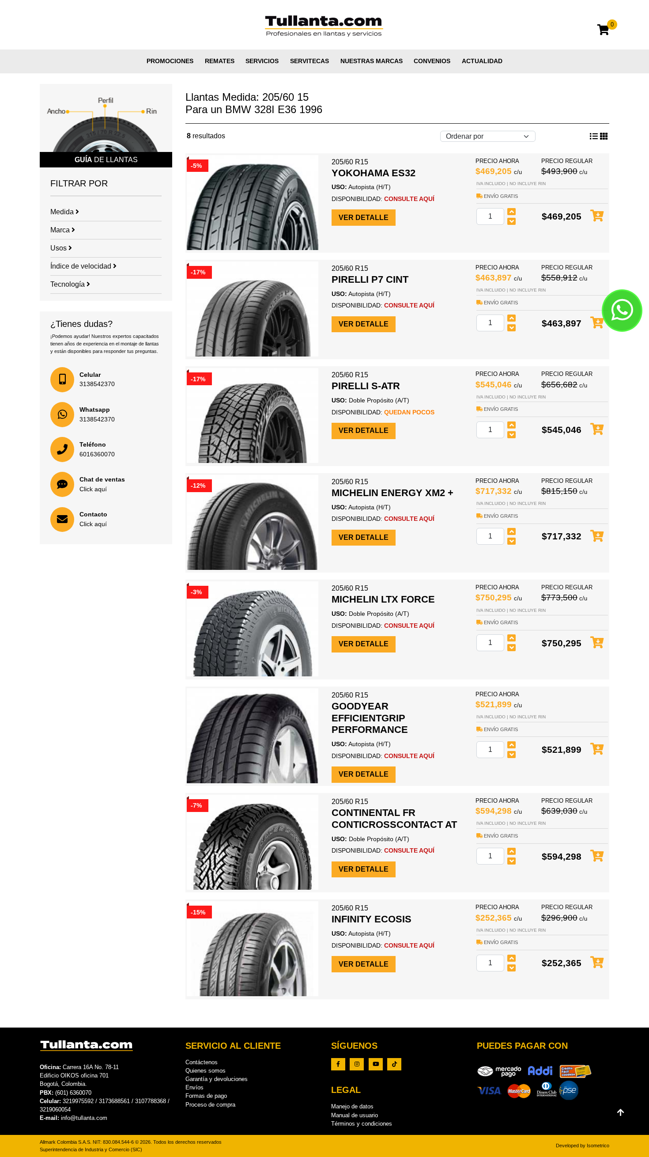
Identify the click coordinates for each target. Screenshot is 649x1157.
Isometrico (598, 1145)
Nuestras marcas (371, 60)
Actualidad (482, 60)
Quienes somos (205, 1070)
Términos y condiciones (361, 1123)
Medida (62, 212)
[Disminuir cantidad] (511, 221)
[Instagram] (357, 1064)
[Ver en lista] (604, 136)
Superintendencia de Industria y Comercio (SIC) (91, 1149)
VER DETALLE (364, 217)
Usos (59, 248)
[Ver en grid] (594, 136)
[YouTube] (376, 1064)
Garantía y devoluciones (216, 1079)
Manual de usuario (354, 1115)
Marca (61, 230)
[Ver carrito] (603, 31)
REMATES (219, 60)
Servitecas (309, 60)
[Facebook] (338, 1064)
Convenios (432, 60)
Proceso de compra (210, 1104)
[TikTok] (394, 1064)
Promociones (170, 60)
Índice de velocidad (81, 266)
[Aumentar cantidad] (511, 211)
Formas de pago (206, 1096)
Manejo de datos (352, 1106)
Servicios (262, 60)
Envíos (194, 1087)
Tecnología (68, 284)
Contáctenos (201, 1062)
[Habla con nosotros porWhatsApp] (622, 310)
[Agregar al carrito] (597, 216)
